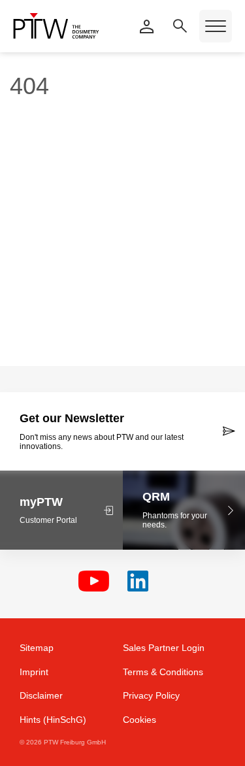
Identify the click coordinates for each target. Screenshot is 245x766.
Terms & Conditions (163, 672)
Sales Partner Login (163, 647)
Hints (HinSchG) (53, 719)
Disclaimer (41, 695)
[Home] (56, 26)
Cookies (139, 719)
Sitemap (37, 647)
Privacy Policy (151, 695)
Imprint (34, 672)
